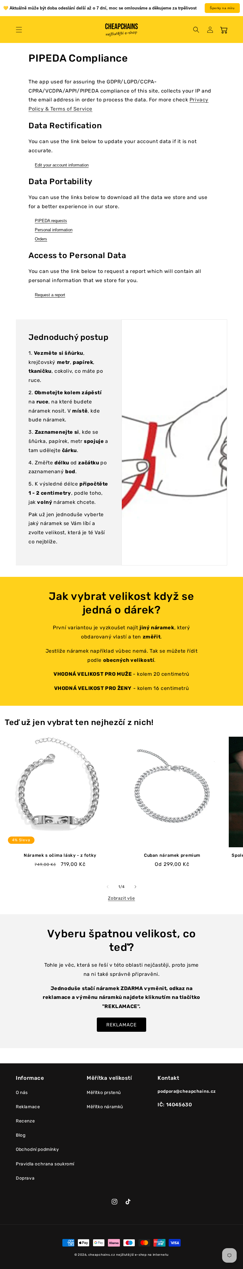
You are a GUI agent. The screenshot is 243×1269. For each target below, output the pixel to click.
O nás (22, 1092)
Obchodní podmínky (37, 1149)
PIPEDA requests (51, 220)
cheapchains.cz (101, 1255)
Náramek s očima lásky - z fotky (60, 855)
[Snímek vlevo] (108, 887)
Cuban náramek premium (172, 855)
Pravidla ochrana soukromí (45, 1164)
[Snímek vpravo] (135, 887)
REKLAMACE (121, 1025)
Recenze (25, 1121)
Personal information (53, 229)
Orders (41, 239)
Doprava (25, 1178)
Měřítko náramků (105, 1106)
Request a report (50, 295)
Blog (20, 1135)
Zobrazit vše (121, 898)
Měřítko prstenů (104, 1092)
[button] (19, 30)
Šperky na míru (222, 8)
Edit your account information (62, 165)
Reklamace (28, 1106)
